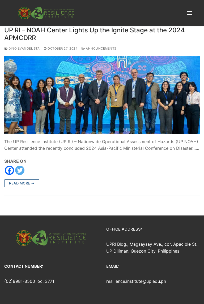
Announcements (100, 48)
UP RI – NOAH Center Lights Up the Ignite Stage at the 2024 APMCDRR (94, 34)
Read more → (22, 183)
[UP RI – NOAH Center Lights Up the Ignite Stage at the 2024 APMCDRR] (102, 95)
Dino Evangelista (24, 48)
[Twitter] (19, 170)
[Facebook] (9, 170)
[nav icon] (189, 13)
